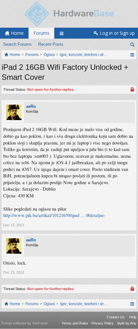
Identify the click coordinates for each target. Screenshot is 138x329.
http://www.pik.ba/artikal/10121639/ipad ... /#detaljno (53, 215)
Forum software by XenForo (25, 323)
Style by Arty (126, 323)
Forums (41, 33)
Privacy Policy (102, 323)
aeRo (31, 106)
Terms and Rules (75, 323)
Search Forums (17, 44)
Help (132, 317)
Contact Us (116, 317)
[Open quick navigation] (132, 54)
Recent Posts (51, 44)
